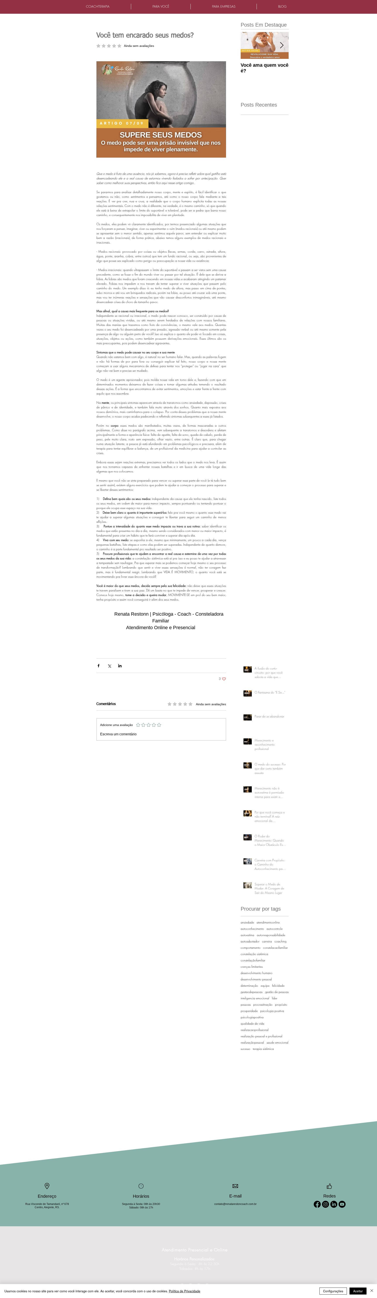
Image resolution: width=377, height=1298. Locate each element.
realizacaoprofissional (255, 1030)
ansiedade (247, 922)
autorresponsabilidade (271, 935)
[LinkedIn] (333, 1204)
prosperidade (249, 1011)
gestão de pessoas (277, 992)
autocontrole (275, 928)
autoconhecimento (252, 928)
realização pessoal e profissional (261, 1036)
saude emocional (277, 1042)
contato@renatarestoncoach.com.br (235, 1204)
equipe (265, 985)
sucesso (245, 1049)
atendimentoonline (268, 922)
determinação (249, 985)
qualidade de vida (252, 1023)
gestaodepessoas (251, 992)
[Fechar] (371, 1291)
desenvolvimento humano (256, 973)
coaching (280, 941)
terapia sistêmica (263, 1049)
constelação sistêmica (254, 954)
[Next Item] (282, 45)
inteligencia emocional (255, 998)
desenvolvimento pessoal (256, 979)
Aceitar (358, 1291)
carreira (267, 941)
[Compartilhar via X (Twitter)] (109, 666)
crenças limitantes (252, 966)
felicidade (278, 985)
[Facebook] (317, 1204)
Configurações (333, 1291)
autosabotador (250, 941)
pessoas (246, 1004)
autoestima (247, 935)
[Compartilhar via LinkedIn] (120, 666)
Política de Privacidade (184, 1291)
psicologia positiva (272, 1011)
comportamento (250, 947)
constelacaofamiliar (275, 947)
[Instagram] (325, 1204)
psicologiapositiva (252, 1017)
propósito (281, 1004)
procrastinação (262, 1004)
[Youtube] (342, 1204)
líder (274, 998)
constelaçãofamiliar (253, 960)
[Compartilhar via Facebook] (98, 666)
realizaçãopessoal (252, 1042)
